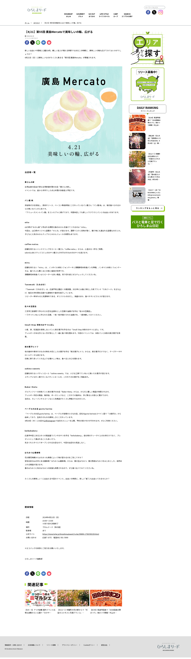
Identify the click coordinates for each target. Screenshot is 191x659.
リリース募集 (51, 645)
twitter (154, 12)
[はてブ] (43, 42)
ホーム (27, 23)
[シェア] (27, 42)
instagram (161, 12)
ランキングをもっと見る (147, 208)
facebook (148, 12)
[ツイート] (32, 42)
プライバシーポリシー (69, 645)
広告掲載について (34, 645)
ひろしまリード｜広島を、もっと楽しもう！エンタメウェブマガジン (37, 10)
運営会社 (104, 645)
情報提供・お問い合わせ (13, 645)
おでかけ (36, 23)
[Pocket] (49, 42)
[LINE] (38, 42)
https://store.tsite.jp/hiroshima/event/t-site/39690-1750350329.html (70, 534)
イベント (28, 38)
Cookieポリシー (89, 645)
